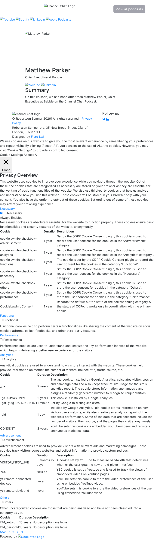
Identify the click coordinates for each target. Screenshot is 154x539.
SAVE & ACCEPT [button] (11, 532)
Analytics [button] (6, 355)
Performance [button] (9, 335)
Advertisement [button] (10, 435)
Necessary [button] (7, 208)
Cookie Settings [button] (11, 155)
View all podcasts (129, 9)
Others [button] (4, 497)
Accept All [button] (31, 155)
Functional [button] (7, 315)
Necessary (14, 213)
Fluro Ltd (37, 136)
